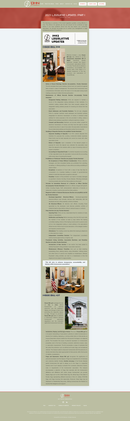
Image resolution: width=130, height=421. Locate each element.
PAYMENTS (82, 3)
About (62, 3)
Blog (75, 3)
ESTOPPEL (101, 3)
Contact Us (68, 3)
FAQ (44, 405)
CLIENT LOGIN (92, 3)
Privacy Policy (76, 405)
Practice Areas (49, 3)
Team (56, 3)
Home (41, 3)
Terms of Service (63, 405)
